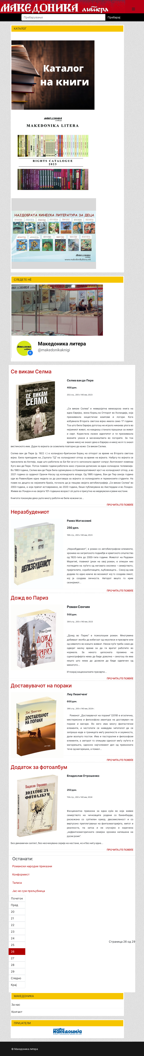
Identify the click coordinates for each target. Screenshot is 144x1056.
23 (12, 931)
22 (12, 925)
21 (12, 918)
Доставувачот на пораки (41, 685)
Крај (14, 985)
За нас (15, 1004)
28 (12, 965)
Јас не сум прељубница (28, 891)
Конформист (21, 874)
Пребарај (114, 17)
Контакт (16, 1011)
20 (12, 911)
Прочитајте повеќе (120, 504)
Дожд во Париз (29, 598)
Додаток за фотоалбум (39, 767)
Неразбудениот (30, 512)
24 (12, 938)
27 (12, 958)
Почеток (17, 898)
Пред (14, 905)
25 (12, 945)
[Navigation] (133, 8)
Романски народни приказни (32, 866)
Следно (16, 978)
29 (12, 971)
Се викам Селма (31, 371)
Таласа (17, 882)
